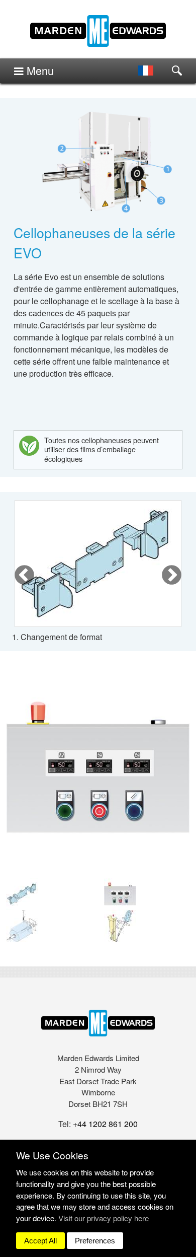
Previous (24, 575)
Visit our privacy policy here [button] (103, 1218)
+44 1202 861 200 (105, 1124)
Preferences (95, 1240)
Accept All (40, 1240)
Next (171, 575)
